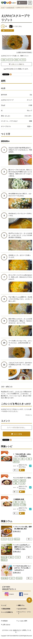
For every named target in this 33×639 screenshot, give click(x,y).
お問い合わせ (6, 624)
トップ (2, 7)
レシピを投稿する (7, 612)
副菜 (16, 483)
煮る (22, 502)
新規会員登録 (6, 608)
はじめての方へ (22, 608)
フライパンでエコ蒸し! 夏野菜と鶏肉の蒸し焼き (23, 528)
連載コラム (21, 605)
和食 (29, 458)
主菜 (22, 458)
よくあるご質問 (22, 621)
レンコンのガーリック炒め (22, 477)
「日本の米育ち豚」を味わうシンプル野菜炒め (22, 455)
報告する (29, 415)
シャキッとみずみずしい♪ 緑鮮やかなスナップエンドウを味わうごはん (22, 547)
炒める (15, 458)
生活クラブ (17, 630)
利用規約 (5, 621)
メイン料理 (23, 504)
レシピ (4, 605)
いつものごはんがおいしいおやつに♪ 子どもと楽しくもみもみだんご (22, 568)
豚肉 (16, 502)
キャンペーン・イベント (24, 612)
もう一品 (22, 483)
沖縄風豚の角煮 (19, 499)
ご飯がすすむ (16, 461)
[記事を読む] (17, 531)
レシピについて (10, 7)
